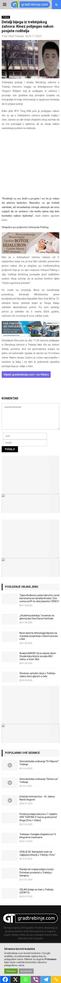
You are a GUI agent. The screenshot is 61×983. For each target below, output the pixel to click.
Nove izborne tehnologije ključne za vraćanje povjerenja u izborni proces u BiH (38, 636)
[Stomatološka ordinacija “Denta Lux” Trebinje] (10, 783)
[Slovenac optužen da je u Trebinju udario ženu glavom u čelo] (10, 677)
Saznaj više (26, 971)
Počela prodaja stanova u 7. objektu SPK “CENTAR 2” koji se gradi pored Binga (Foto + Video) (38, 817)
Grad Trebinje (16, 36)
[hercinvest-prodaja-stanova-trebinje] (30, 336)
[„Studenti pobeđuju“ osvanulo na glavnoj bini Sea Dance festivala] (10, 619)
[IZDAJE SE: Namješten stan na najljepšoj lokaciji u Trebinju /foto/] (10, 855)
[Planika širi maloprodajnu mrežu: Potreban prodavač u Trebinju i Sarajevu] (10, 873)
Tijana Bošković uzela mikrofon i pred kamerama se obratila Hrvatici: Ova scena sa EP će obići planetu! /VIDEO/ (39, 598)
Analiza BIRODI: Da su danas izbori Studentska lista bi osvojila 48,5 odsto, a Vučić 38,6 (37, 656)
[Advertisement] (30, 165)
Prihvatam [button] (11, 971)
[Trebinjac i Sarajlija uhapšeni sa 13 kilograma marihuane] (10, 838)
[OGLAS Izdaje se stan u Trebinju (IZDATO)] (10, 893)
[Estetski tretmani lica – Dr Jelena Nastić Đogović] (10, 800)
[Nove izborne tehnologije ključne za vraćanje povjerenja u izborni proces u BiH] (10, 636)
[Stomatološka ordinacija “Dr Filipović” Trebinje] (10, 765)
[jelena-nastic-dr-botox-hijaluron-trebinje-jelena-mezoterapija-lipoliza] (30, 252)
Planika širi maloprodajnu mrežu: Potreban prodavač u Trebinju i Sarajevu (36, 872)
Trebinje (6, 17)
